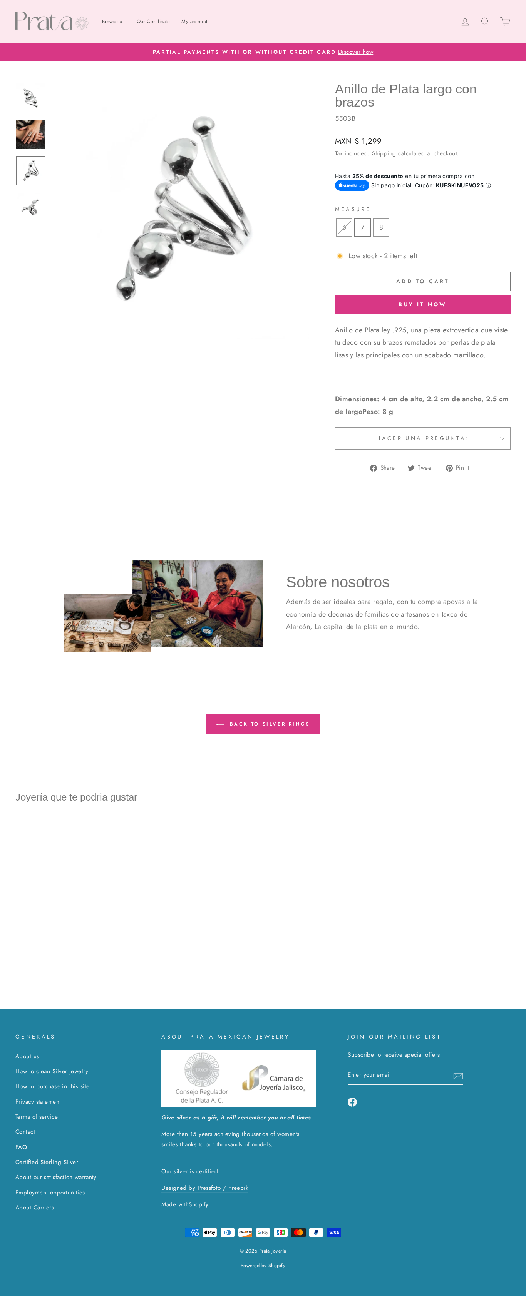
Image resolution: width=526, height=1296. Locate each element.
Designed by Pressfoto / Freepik (204, 1188)
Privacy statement (38, 1102)
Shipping (384, 153)
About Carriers (34, 1207)
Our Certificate (153, 21)
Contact (25, 1132)
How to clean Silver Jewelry (51, 1071)
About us (27, 1056)
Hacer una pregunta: (422, 438)
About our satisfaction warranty (56, 1177)
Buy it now (423, 304)
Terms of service (36, 1117)
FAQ (21, 1147)
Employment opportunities (50, 1192)
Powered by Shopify (263, 1265)
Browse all (113, 21)
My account (194, 21)
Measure (353, 209)
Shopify (198, 1204)
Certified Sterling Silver (46, 1162)
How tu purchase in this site (52, 1086)
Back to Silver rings (268, 724)
